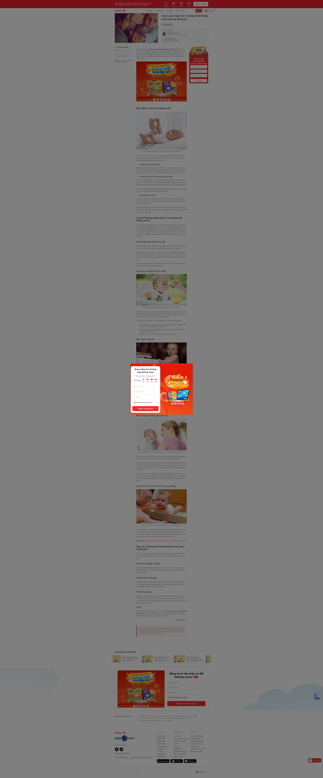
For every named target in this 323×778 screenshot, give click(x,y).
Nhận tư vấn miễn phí (145, 409)
